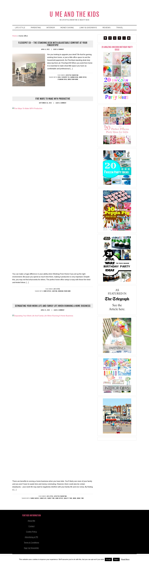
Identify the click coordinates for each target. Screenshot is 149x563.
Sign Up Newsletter (31, 548)
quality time (68, 498)
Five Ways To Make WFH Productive (52, 98)
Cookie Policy (31, 532)
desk (59, 77)
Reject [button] (116, 559)
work (74, 498)
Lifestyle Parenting (72, 75)
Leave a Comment (58, 49)
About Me (31, 521)
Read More (125, 559)
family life (43, 498)
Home (14, 36)
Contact (31, 526)
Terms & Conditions (31, 543)
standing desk (62, 79)
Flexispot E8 (65, 77)
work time (80, 498)
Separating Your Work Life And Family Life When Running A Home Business (52, 305)
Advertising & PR (31, 537)
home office (83, 77)
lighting (54, 291)
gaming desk (74, 77)
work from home (73, 79)
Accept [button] (108, 559)
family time (51, 498)
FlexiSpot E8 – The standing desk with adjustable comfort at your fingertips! (52, 44)
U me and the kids (74, 14)
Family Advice (34, 498)
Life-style (57, 289)
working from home (64, 291)
